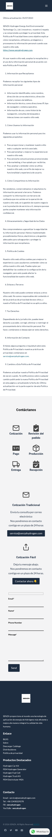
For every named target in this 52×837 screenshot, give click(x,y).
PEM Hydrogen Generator (14, 769)
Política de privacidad (13, 753)
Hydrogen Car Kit (11, 766)
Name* (11, 610)
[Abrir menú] (46, 5)
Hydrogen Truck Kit (12, 776)
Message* (12, 634)
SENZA (36, 824)
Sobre (5, 742)
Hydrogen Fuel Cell (11, 773)
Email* (11, 598)
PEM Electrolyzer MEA (13, 779)
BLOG (5, 739)
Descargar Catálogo (12, 746)
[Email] (21, 830)
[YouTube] (16, 830)
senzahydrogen (14, 804)
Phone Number (15, 622)
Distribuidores (9, 749)
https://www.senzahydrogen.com (17, 50)
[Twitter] (11, 830)
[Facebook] (5, 830)
